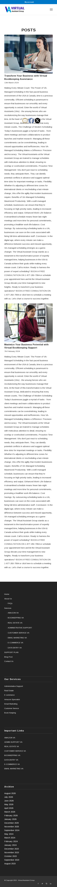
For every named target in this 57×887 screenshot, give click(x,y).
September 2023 (11, 860)
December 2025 (11, 823)
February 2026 (11, 815)
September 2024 (11, 830)
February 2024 (11, 841)
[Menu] (51, 9)
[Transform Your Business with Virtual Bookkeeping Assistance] (28, 54)
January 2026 (10, 819)
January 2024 (10, 845)
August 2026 (10, 793)
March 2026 (9, 812)
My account (29, 2)
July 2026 (8, 797)
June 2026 (9, 801)
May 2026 (8, 804)
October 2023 (10, 856)
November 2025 (11, 826)
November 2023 (11, 852)
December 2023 (11, 849)
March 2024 (9, 837)
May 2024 (8, 834)
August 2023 (10, 863)
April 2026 (8, 808)
